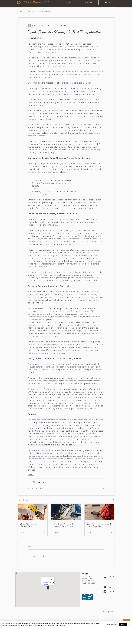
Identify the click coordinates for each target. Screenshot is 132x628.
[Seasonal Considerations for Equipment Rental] (32, 512)
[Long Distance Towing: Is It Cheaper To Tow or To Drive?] (66, 512)
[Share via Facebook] (29, 482)
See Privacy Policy (62, 625)
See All (112, 500)
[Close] (129, 624)
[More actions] (103, 25)
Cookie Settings (111, 624)
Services (31, 11)
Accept (123, 624)
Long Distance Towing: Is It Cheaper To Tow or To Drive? (64, 525)
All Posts (20, 11)
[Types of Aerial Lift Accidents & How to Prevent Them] (99, 512)
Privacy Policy (108, 611)
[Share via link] (44, 482)
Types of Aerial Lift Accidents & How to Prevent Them (99, 525)
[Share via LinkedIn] (39, 482)
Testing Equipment (45, 11)
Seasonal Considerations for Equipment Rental (29, 525)
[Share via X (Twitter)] (34, 482)
